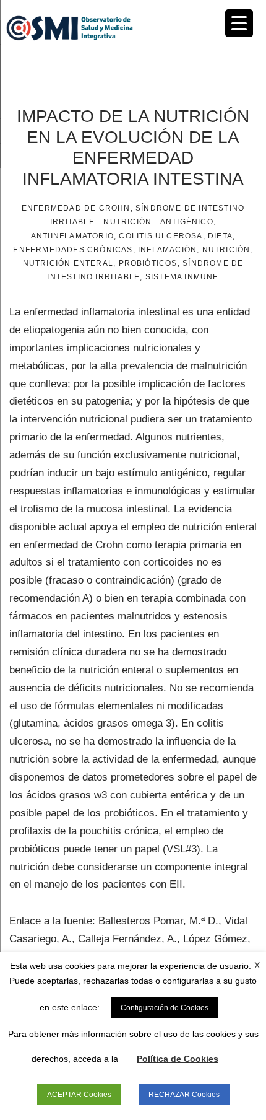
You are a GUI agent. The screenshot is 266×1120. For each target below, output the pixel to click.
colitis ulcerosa (160, 236)
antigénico (186, 221)
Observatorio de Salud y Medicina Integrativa (69, 28)
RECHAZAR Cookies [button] (184, 1094)
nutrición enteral (68, 263)
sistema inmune (182, 277)
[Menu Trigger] (239, 23)
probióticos (148, 263)
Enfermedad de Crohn (76, 208)
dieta (220, 236)
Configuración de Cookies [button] (164, 1008)
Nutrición (127, 221)
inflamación (167, 249)
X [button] (257, 965)
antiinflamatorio (72, 236)
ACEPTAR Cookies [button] (79, 1094)
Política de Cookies (177, 1059)
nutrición (226, 249)
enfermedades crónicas (72, 249)
